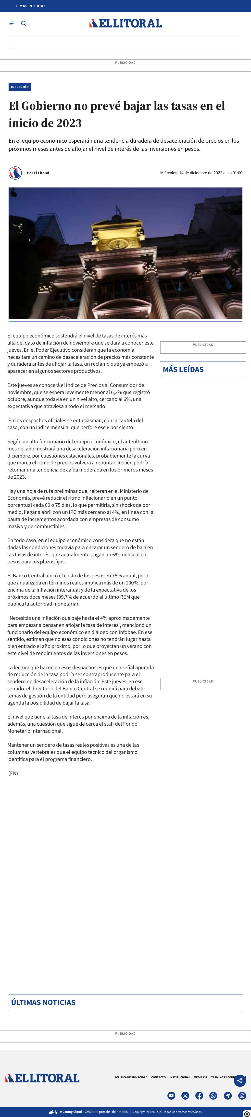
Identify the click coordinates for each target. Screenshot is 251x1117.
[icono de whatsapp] (213, 1095)
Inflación (20, 87)
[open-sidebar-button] (11, 23)
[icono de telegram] (227, 1095)
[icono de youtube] (171, 1095)
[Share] (240, 1081)
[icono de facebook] (199, 1095)
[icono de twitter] (185, 1095)
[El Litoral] (125, 23)
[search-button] (23, 23)
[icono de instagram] (242, 1095)
